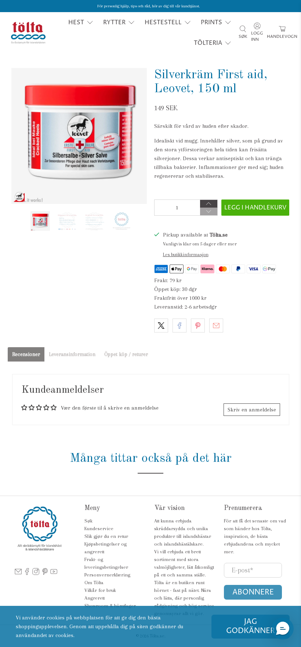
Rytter (114, 22)
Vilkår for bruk (100, 590)
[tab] (26, 354)
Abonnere (253, 592)
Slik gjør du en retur (106, 536)
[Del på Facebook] (179, 326)
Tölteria (208, 43)
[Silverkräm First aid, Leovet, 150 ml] (79, 136)
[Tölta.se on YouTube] (53, 573)
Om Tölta (94, 582)
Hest (76, 22)
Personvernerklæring (107, 575)
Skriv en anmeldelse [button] (252, 409)
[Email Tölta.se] (18, 573)
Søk (88, 521)
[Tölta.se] (28, 33)
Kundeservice (98, 528)
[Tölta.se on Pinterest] (44, 573)
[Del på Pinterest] (198, 326)
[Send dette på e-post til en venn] (216, 326)
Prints (211, 22)
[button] (283, 629)
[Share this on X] (161, 326)
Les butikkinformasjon (185, 254)
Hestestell (163, 22)
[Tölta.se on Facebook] (26, 573)
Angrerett (94, 598)
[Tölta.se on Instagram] (35, 573)
